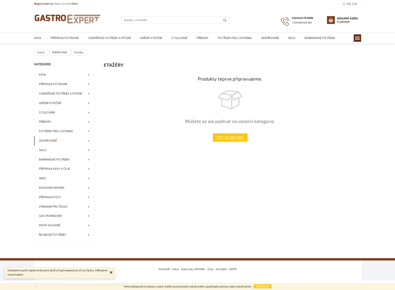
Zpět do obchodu (230, 137)
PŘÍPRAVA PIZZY (50, 197)
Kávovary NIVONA (193, 269)
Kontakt (221, 269)
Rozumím (262, 286)
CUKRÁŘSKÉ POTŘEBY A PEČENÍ (60, 93)
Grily (210, 269)
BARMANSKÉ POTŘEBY (54, 159)
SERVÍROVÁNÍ (48, 140)
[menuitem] (38, 38)
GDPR (233, 269)
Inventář (164, 269)
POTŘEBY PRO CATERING (56, 131)
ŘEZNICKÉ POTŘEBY (52, 235)
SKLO (42, 150)
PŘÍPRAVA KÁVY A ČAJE (54, 169)
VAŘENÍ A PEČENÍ (50, 103)
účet (74, 4)
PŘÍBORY (45, 122)
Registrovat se (43, 4)
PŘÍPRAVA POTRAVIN (53, 84)
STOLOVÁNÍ (47, 112)
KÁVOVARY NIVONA (51, 187)
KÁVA (42, 74)
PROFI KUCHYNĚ (49, 225)
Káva (175, 269)
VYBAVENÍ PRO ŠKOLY (53, 206)
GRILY (42, 178)
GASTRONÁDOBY (50, 216)
